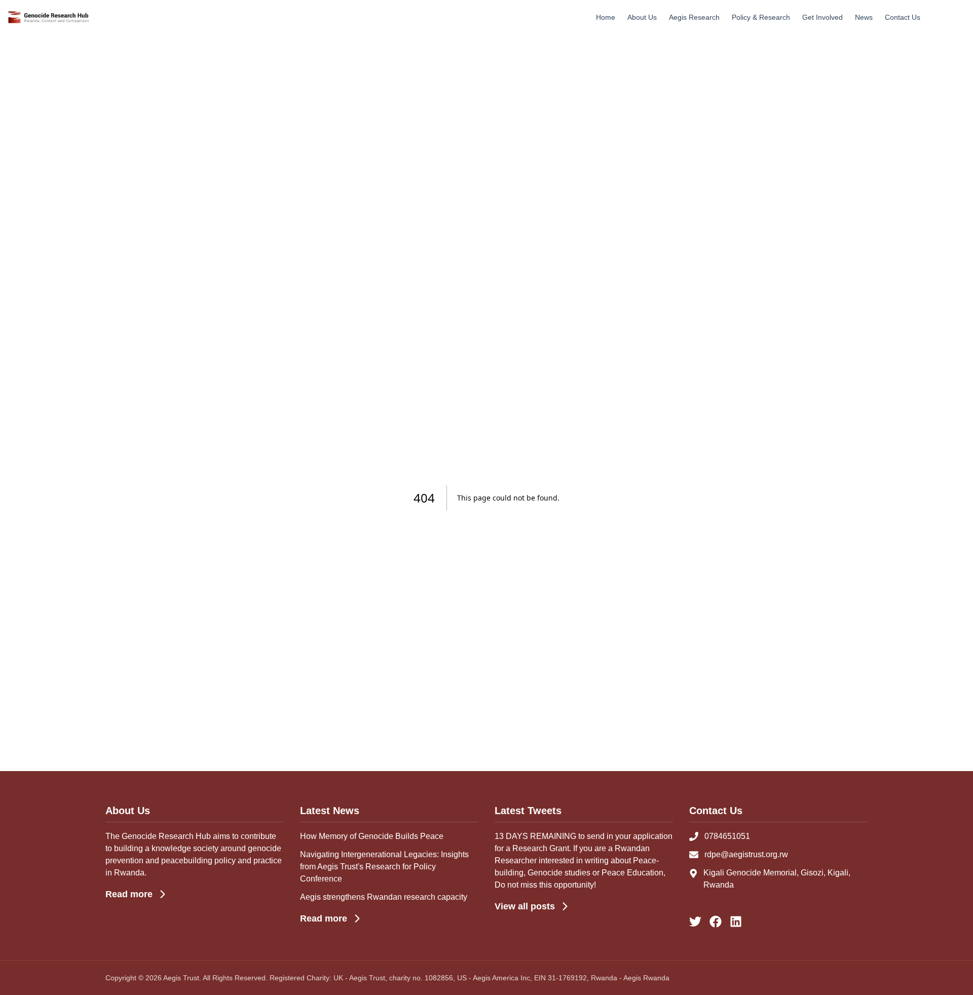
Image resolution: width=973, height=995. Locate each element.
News (864, 17)
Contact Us (902, 17)
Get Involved (822, 17)
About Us (642, 17)
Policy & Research (761, 17)
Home (605, 17)
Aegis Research (694, 17)
